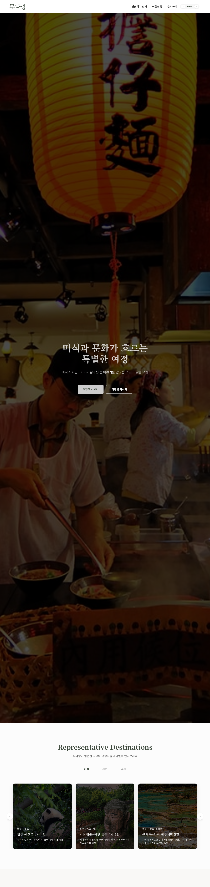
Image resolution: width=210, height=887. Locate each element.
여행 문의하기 (119, 389)
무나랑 (17, 6)
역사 (123, 769)
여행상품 (157, 6)
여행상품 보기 (90, 389)
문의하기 (172, 6)
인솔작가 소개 (139, 6)
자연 (105, 769)
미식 (86, 769)
